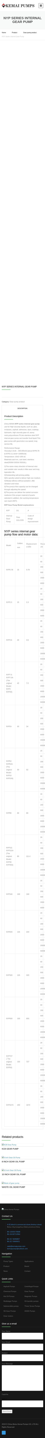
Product (14, 32)
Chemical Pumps (9, 1291)
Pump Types (8, 1261)
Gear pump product (30, 32)
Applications (29, 1261)
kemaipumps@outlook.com (17, 1249)
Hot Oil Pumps (8, 1296)
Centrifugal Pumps (31, 1286)
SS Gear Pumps (9, 1311)
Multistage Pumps (10, 1301)
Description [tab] (22, 408)
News (5, 1271)
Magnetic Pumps (30, 1296)
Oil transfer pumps (31, 1301)
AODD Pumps (29, 1311)
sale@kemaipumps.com (16, 1246)
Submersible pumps (11, 1306)
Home (4, 32)
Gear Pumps (29, 1291)
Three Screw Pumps (32, 1306)
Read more (22, 1144)
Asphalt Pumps (9, 1286)
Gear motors (8, 1316)
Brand (26, 1266)
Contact (27, 1271)
